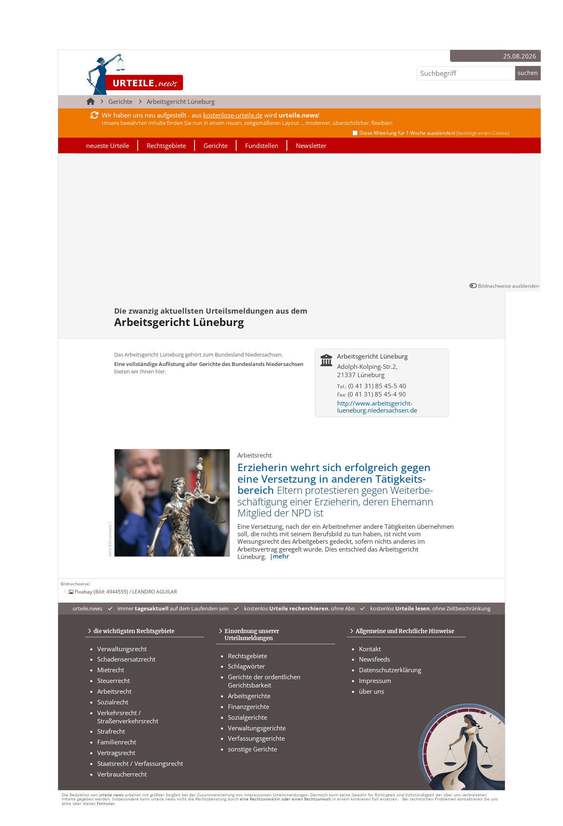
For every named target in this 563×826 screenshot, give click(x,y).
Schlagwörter (246, 666)
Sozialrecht (112, 702)
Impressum (375, 680)
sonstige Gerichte (252, 749)
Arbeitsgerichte (249, 696)
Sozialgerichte (247, 717)
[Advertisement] (299, 219)
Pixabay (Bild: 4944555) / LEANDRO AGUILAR (126, 591)
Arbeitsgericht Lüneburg (181, 101)
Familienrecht (116, 742)
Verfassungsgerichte (256, 738)
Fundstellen (261, 145)
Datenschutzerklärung (390, 670)
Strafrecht (111, 731)
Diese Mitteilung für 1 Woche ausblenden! (434, 133)
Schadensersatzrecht (126, 659)
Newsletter (311, 145)
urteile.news (111, 795)
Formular (106, 803)
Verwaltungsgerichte (257, 728)
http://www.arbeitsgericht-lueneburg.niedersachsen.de (377, 406)
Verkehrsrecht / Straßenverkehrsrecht (127, 717)
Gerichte (120, 101)
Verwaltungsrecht (122, 649)
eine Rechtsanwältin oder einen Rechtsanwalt (285, 799)
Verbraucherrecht (122, 774)
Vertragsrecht (116, 753)
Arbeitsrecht (114, 691)
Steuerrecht (113, 680)
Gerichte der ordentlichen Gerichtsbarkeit (264, 681)
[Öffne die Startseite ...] (163, 74)
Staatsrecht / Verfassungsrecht (140, 763)
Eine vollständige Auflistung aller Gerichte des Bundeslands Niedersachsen (208, 364)
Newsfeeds (374, 659)
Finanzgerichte (248, 706)
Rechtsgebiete (166, 145)
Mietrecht (110, 670)
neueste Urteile (107, 145)
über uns (371, 691)
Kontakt (370, 649)
